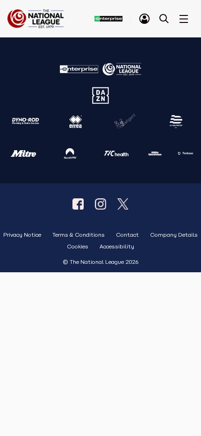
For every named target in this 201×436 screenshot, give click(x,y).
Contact (127, 235)
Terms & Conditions (78, 235)
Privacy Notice (22, 235)
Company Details (174, 235)
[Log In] (144, 19)
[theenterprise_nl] (100, 204)
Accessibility (117, 247)
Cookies (77, 247)
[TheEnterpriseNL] (78, 204)
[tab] (144, 18)
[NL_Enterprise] (123, 204)
